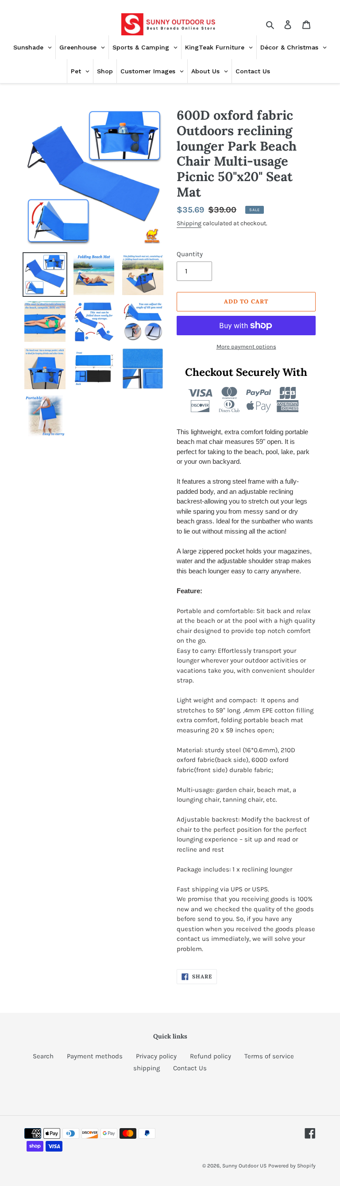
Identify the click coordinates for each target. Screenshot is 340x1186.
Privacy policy (156, 1056)
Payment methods (95, 1056)
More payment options (246, 346)
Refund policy (210, 1056)
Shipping (189, 223)
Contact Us (190, 1068)
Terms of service (269, 1056)
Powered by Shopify (292, 1166)
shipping (146, 1068)
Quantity (190, 254)
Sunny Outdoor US (244, 1166)
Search (43, 1056)
